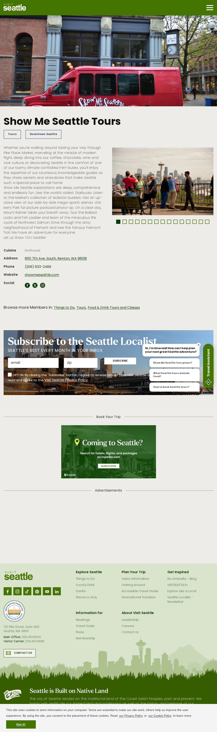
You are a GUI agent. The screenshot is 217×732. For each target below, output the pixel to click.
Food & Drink (85, 585)
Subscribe (120, 361)
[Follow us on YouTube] (47, 591)
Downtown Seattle (43, 134)
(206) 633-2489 (38, 267)
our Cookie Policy (160, 715)
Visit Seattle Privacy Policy (66, 380)
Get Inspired (178, 572)
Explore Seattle (89, 572)
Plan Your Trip (134, 572)
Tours (12, 134)
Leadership (130, 620)
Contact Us (23, 653)
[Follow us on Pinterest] (37, 591)
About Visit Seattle (138, 613)
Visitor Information (135, 579)
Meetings (83, 620)
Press (80, 632)
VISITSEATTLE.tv (177, 585)
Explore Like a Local (181, 591)
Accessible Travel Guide (140, 591)
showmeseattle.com (42, 275)
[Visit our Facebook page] (8, 591)
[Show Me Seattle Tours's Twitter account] (35, 286)
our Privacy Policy (131, 715)
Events (81, 591)
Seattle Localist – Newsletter (180, 599)
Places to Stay (86, 597)
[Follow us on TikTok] (27, 591)
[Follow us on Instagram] (17, 591)
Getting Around (133, 585)
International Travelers (139, 597)
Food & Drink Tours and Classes (114, 308)
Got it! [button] (20, 724)
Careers (128, 626)
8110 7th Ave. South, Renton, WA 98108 (56, 259)
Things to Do (64, 308)
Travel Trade (85, 626)
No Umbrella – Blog (181, 579)
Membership (85, 638)
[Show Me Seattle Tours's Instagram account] (42, 286)
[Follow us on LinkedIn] (57, 591)
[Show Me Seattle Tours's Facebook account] (27, 286)
